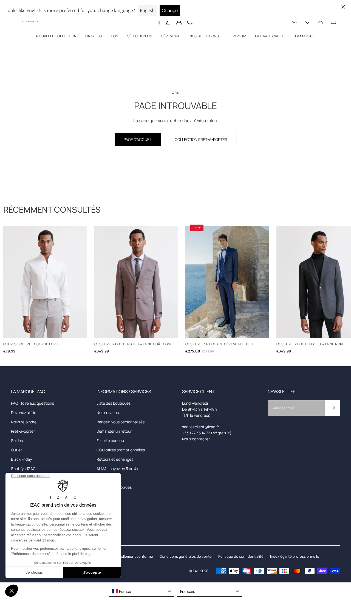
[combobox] (141, 591)
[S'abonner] (332, 408)
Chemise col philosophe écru (30, 344)
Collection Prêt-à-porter (201, 139)
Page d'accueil (138, 139)
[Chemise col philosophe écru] (45, 282)
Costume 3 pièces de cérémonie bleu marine (219, 344)
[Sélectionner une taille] (45, 331)
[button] (56, 37)
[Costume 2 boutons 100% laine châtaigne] (136, 282)
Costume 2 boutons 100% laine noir (309, 344)
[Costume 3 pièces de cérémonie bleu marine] (227, 282)
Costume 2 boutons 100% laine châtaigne (133, 344)
